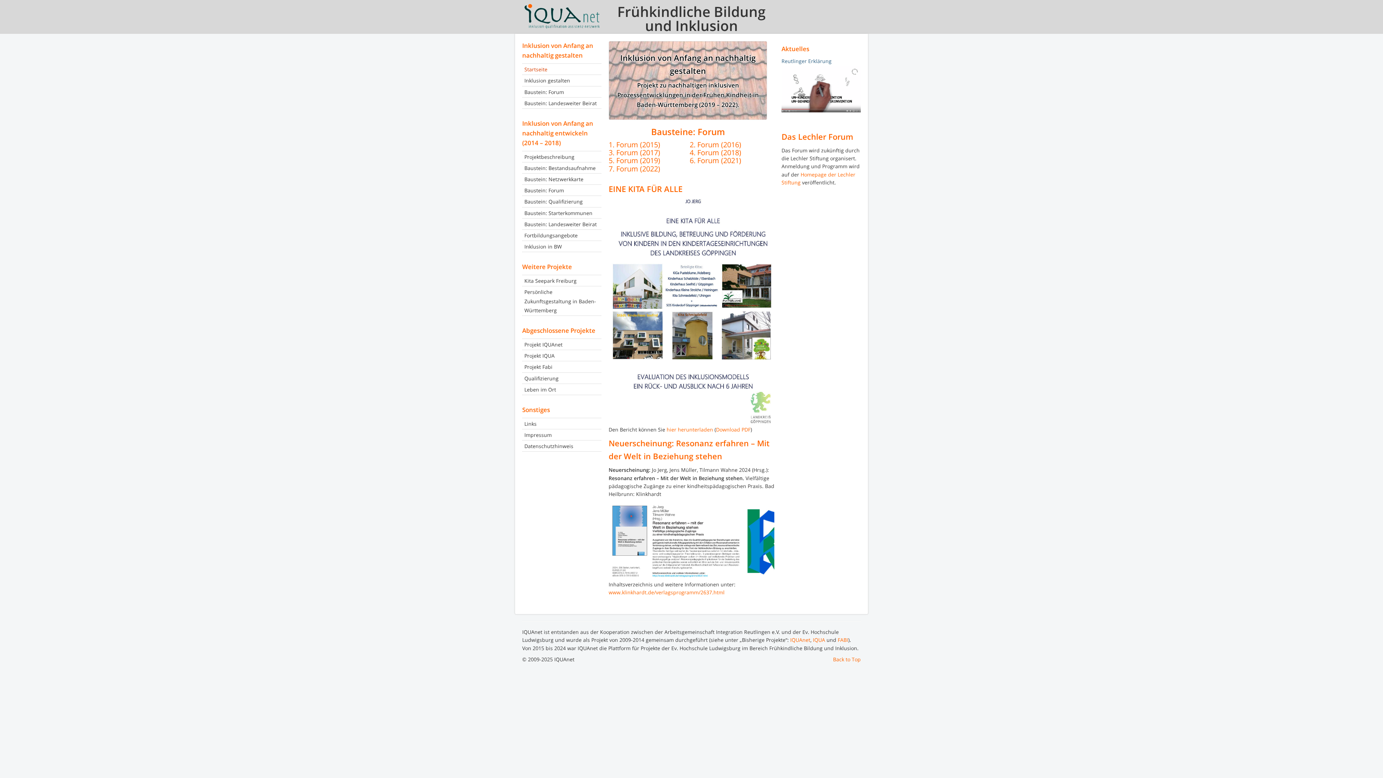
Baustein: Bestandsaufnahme (560, 168)
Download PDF (733, 429)
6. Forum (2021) (715, 160)
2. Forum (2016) (715, 144)
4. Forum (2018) (715, 152)
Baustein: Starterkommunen (558, 213)
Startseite (535, 69)
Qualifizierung (541, 378)
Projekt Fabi (538, 366)
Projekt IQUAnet (543, 344)
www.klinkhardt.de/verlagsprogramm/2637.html (667, 592)
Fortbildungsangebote (551, 235)
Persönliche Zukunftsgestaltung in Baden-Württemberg (560, 301)
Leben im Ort (540, 389)
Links (530, 423)
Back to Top (847, 659)
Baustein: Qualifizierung (553, 201)
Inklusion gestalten (547, 80)
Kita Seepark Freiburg (550, 280)
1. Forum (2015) (634, 144)
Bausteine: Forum (688, 132)
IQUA (819, 639)
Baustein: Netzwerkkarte (553, 179)
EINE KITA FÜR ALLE (645, 188)
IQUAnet (800, 639)
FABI (843, 639)
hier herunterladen (690, 429)
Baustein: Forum (544, 92)
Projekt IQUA (539, 355)
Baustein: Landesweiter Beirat (560, 103)
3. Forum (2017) (634, 152)
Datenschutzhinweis (548, 446)
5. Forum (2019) (634, 160)
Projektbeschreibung (549, 156)
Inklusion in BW (543, 246)
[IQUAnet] (561, 16)
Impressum (538, 435)
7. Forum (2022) (634, 169)
